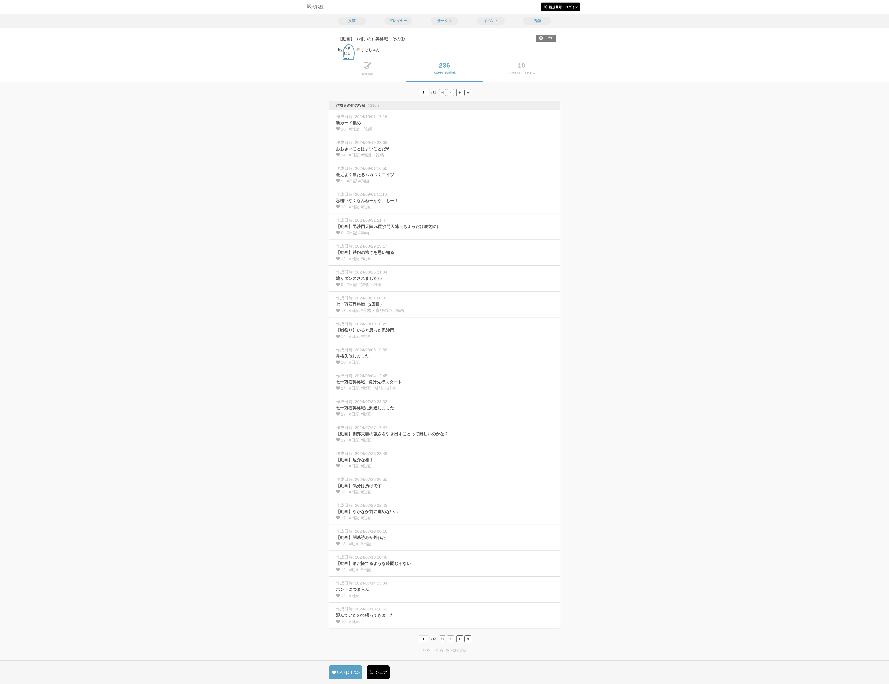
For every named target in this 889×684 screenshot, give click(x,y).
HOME (428, 650)
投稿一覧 (442, 650)
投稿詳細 (459, 650)
